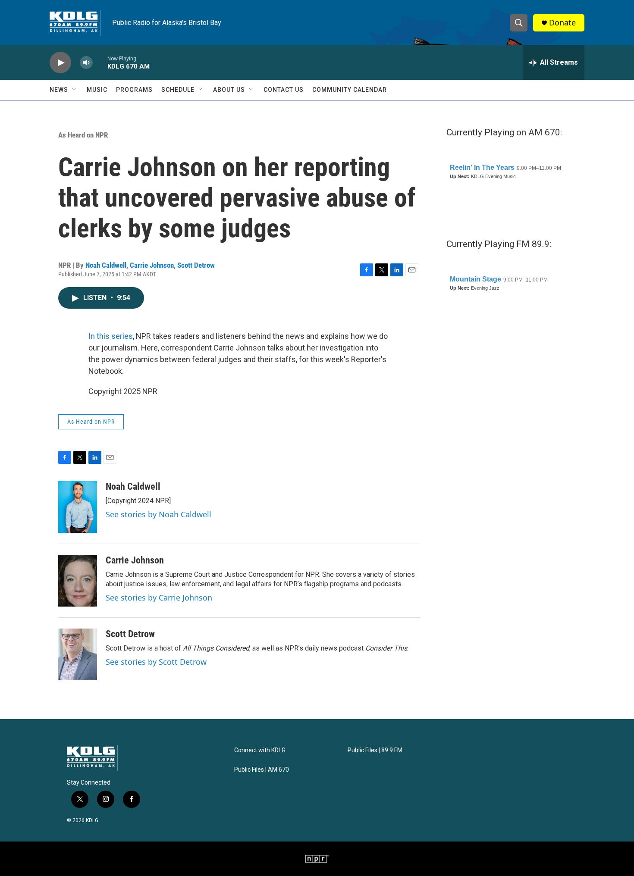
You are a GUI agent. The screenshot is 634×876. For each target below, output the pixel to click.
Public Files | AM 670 (261, 769)
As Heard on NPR (83, 135)
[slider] (100, 62)
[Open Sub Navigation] (74, 89)
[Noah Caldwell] (77, 507)
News (59, 89)
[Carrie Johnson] (77, 581)
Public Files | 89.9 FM (375, 750)
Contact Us (284, 89)
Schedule (178, 89)
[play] (60, 63)
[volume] (86, 62)
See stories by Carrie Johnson (159, 597)
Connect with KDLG (260, 750)
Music (97, 89)
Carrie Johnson (152, 265)
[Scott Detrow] (77, 654)
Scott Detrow (196, 265)
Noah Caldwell (105, 265)
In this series (110, 336)
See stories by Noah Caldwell (158, 514)
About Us (229, 89)
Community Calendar (349, 89)
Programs (134, 89)
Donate (562, 22)
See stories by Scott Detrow (156, 662)
